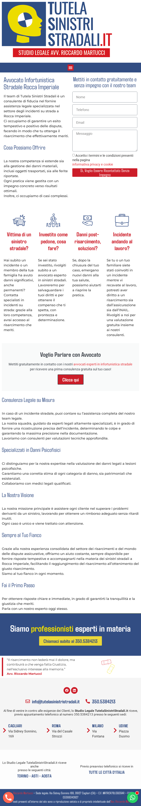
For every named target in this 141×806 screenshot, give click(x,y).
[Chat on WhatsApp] (132, 797)
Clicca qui (70, 379)
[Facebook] (67, 690)
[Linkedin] (74, 690)
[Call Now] (8, 797)
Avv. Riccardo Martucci (20, 793)
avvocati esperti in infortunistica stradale (102, 364)
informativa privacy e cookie (92, 164)
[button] (71, 68)
